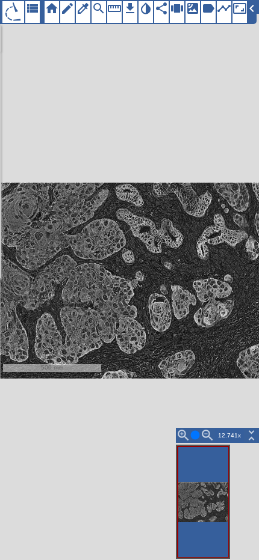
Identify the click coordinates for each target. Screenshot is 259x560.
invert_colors (146, 8)
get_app (130, 8)
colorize (83, 8)
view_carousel (177, 8)
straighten (114, 8)
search (99, 8)
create (67, 8)
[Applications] (13, 12)
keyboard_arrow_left (252, 8)
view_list (32, 8)
